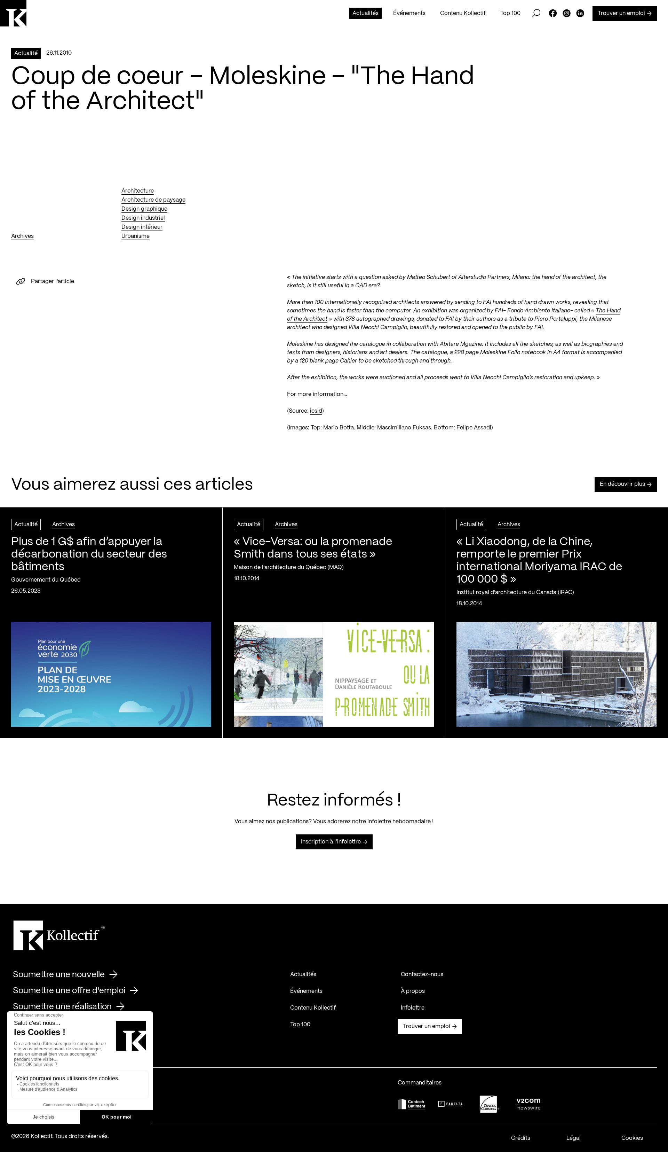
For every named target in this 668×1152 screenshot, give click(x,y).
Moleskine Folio (500, 352)
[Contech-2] (412, 1104)
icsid (316, 411)
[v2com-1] (528, 1104)
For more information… (317, 394)
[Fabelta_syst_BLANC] (450, 1104)
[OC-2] (489, 1104)
